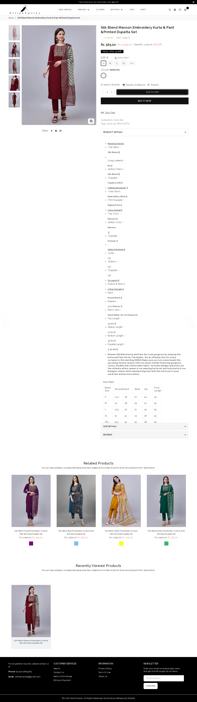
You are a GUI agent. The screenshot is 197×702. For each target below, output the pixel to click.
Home (11, 18)
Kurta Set (118, 120)
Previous (24, 75)
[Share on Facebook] (51, 130)
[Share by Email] (60, 130)
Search (57, 668)
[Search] (169, 9)
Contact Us (59, 672)
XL (124, 63)
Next (93, 75)
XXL (132, 63)
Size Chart (123, 58)
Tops (132, 9)
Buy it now (144, 101)
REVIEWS (107, 434)
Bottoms (115, 9)
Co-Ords (100, 9)
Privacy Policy (105, 668)
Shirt (143, 9)
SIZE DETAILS (110, 426)
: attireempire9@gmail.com (27, 677)
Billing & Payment (62, 680)
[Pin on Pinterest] (56, 130)
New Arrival (65, 9)
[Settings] (174, 9)
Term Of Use (104, 672)
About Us (102, 676)
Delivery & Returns (135, 84)
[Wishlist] (180, 9)
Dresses (82, 9)
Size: (115, 57)
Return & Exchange (63, 676)
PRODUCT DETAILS (113, 132)
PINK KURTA (123, 123)
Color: (110, 70)
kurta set (111, 123)
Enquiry (154, 84)
